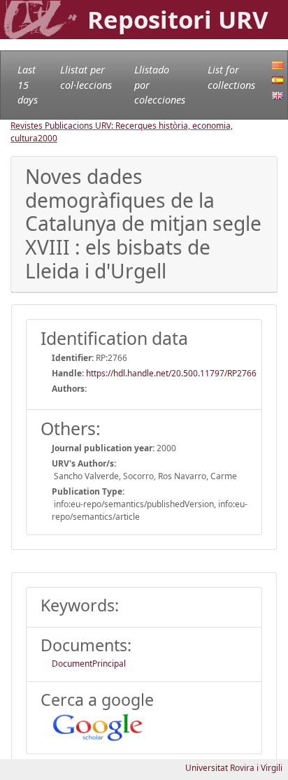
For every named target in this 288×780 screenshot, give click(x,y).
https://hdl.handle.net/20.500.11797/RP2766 (171, 373)
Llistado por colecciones (159, 84)
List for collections (231, 77)
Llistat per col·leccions (86, 77)
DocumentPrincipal (89, 663)
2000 (47, 138)
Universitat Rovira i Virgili (233, 768)
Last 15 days (27, 84)
